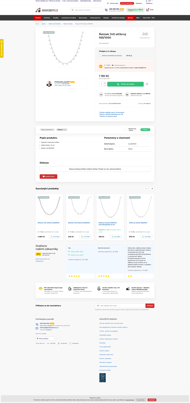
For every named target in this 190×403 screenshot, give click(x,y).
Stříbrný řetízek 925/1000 (138, 223)
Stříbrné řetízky (68, 24)
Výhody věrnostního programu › (114, 95)
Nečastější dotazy (105, 335)
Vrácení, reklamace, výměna (108, 339)
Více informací (145, 309)
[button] (152, 188)
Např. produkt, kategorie (83, 10)
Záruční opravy (104, 350)
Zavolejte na (62, 83)
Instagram (75, 343)
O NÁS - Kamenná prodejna (108, 331)
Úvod (37, 24)
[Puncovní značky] (102, 377)
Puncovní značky (105, 370)
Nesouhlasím (141, 400)
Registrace (139, 3)
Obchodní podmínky (106, 354)
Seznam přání (114, 3)
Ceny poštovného (105, 347)
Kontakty (102, 343)
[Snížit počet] (105, 85)
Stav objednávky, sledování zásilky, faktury (113, 327)
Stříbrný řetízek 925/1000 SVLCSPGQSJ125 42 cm (108, 223)
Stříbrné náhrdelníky (55, 24)
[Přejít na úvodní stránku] (47, 10)
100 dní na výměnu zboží (108, 116)
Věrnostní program (105, 362)
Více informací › (104, 43)
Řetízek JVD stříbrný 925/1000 (48, 223)
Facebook (64, 343)
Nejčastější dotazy (85, 1)
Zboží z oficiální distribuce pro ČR (111, 114)
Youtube (52, 343)
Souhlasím (152, 400)
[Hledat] (72, 10)
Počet (101, 84)
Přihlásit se (149, 3)
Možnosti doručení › (136, 95)
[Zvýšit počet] (105, 83)
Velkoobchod (97, 1)
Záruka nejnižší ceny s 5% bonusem (112, 112)
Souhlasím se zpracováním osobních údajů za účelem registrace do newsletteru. (122, 309)
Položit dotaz (49, 176)
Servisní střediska (105, 358)
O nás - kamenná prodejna (70, 1)
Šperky (44, 24)
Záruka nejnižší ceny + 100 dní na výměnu (48, 1)
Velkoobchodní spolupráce (108, 366)
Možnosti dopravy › (120, 65)
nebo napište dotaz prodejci (63, 85)
